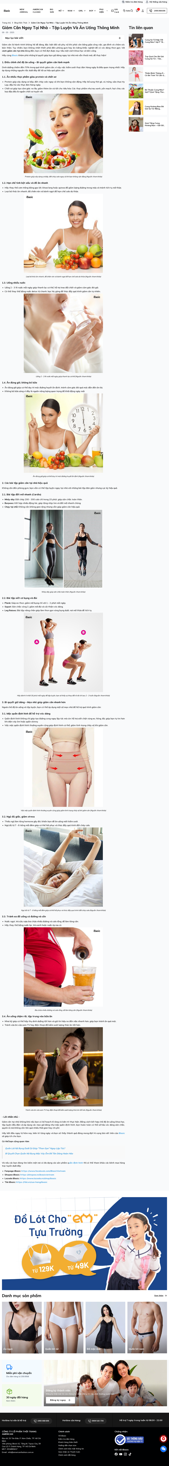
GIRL (81, 11)
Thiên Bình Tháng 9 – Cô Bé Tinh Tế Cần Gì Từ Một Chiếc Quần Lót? (155, 74)
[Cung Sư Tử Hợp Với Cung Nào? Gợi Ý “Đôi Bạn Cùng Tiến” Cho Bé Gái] (136, 41)
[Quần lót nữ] (64, 1327)
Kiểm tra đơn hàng (134, 2)
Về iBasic (62, 1436)
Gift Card (116, 10)
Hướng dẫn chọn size (67, 1445)
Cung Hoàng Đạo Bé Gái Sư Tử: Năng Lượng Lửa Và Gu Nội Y (154, 107)
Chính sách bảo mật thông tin (71, 1448)
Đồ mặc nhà (93, 1348)
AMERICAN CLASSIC (38, 10)
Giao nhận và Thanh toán (69, 1452)
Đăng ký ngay (58, 1400)
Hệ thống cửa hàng (158, 2)
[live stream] (163, 1440)
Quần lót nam (136, 1348)
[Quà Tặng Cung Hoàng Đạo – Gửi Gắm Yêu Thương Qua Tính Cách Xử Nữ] (136, 124)
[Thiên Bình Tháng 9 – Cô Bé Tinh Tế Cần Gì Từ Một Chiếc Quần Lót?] (136, 74)
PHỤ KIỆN (101, 10)
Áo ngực (8, 1348)
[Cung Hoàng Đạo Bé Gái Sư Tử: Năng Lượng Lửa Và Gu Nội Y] (136, 107)
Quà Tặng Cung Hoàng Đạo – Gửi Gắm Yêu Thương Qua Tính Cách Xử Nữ (155, 124)
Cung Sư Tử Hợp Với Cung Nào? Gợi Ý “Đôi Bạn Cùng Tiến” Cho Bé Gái (155, 41)
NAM (70, 11)
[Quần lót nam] (147, 1327)
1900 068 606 (43, 1421)
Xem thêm (158, 1295)
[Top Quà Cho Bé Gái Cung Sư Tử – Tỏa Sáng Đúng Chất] (136, 57)
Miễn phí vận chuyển (19, 1373)
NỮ (60, 11)
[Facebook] (116, 1454)
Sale (127, 11)
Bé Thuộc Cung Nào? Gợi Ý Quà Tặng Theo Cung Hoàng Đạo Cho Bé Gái (155, 91)
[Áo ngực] (22, 1327)
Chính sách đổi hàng (67, 1455)
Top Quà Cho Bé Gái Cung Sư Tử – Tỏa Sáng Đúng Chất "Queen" (154, 57)
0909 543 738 (97, 1421)
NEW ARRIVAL (24, 10)
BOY (91, 11)
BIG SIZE (52, 10)
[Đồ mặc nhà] (105, 1327)
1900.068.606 (159, 11)
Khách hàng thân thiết (68, 1442)
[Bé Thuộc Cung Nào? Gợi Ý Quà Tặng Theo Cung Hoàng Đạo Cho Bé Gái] (136, 91)
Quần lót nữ (51, 1348)
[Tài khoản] (143, 10)
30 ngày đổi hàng (17, 1397)
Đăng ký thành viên (58, 1390)
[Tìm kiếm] (132, 10)
